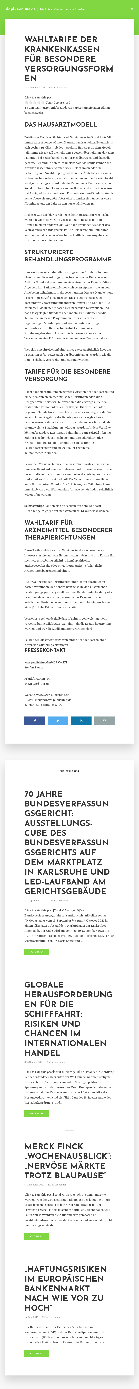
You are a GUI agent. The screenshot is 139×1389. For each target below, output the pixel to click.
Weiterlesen (37, 952)
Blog (72, 9)
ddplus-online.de (21, 9)
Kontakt (85, 9)
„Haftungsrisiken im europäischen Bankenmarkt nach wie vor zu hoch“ (65, 1289)
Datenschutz (118, 9)
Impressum (100, 9)
